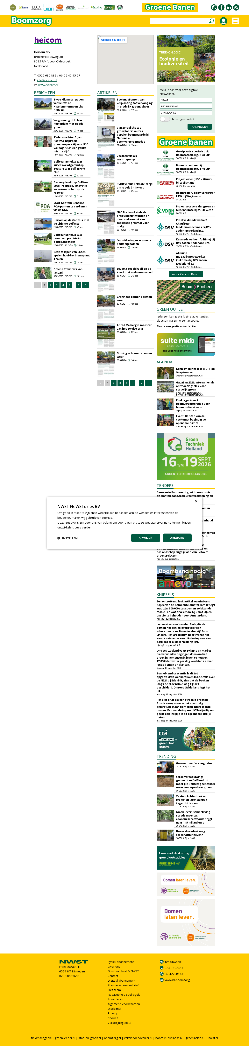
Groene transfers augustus (194, 763)
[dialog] (124, 523)
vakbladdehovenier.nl (138, 1038)
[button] (67, 538)
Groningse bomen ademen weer (134, 298)
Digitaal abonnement (121, 980)
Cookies (113, 1018)
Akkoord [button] (177, 538)
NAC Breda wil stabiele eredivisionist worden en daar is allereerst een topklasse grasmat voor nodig (133, 219)
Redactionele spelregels (124, 994)
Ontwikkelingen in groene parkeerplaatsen (134, 242)
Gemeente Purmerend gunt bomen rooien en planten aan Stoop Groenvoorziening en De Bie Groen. (185, 495)
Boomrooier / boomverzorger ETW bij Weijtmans (195, 194)
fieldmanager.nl (41, 1038)
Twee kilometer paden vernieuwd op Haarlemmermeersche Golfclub (68, 105)
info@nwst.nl (173, 962)
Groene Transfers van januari (67, 270)
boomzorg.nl (112, 1038)
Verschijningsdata (119, 1023)
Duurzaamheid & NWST (123, 971)
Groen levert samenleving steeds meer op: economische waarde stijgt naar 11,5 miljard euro (194, 817)
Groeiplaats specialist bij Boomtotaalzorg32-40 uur (193, 153)
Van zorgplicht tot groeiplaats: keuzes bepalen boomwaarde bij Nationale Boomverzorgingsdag (133, 134)
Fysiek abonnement (121, 962)
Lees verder (83, 527)
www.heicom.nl (48, 85)
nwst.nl (213, 1038)
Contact (113, 976)
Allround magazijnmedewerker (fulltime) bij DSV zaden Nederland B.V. (191, 258)
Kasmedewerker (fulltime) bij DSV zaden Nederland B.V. (195, 241)
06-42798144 (174, 974)
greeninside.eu (195, 1038)
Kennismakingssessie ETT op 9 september (195, 370)
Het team (114, 990)
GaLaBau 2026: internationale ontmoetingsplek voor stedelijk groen (195, 386)
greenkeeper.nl (65, 1038)
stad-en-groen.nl (89, 1038)
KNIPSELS (165, 594)
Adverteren (115, 999)
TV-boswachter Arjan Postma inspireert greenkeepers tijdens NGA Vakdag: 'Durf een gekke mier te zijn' (70, 144)
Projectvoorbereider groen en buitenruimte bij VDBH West (195, 208)
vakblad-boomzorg (177, 980)
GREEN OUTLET (171, 309)
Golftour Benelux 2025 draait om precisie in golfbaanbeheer (67, 238)
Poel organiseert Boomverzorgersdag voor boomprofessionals (193, 403)
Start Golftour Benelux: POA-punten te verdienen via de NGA (70, 206)
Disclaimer (115, 1008)
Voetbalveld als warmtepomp (127, 157)
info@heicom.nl (47, 80)
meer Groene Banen (185, 274)
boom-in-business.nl (168, 1038)
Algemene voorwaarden (124, 1004)
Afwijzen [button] (146, 538)
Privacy (112, 1013)
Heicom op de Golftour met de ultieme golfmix (71, 221)
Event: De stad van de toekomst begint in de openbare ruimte (191, 419)
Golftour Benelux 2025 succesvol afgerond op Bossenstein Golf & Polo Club (69, 167)
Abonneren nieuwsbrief (123, 985)
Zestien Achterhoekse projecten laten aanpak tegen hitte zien (191, 799)
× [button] (196, 501)
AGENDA (164, 362)
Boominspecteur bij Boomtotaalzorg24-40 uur (193, 167)
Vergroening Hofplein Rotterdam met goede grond (68, 123)
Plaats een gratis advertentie (176, 326)
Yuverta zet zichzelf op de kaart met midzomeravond (135, 270)
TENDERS (165, 485)
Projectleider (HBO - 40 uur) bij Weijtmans (193, 180)
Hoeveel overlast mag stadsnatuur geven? (190, 833)
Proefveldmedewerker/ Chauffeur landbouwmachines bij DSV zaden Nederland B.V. (193, 225)
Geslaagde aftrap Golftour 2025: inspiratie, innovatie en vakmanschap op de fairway (71, 187)
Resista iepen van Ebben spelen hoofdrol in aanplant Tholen (71, 255)
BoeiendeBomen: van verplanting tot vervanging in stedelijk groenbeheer (135, 103)
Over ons (114, 966)
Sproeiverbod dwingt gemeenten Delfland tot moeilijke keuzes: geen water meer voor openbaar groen (195, 782)
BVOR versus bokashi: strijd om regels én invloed (135, 185)
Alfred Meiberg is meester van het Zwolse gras (134, 326)
